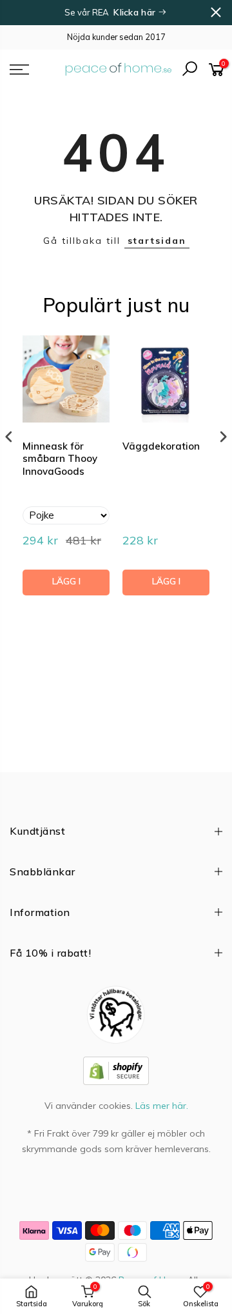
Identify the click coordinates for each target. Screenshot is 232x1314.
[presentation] (9, 437)
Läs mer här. (161, 1105)
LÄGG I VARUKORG (66, 585)
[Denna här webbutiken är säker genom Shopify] (116, 1070)
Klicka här (135, 12)
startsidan (157, 240)
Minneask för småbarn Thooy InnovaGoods (60, 458)
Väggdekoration (161, 446)
